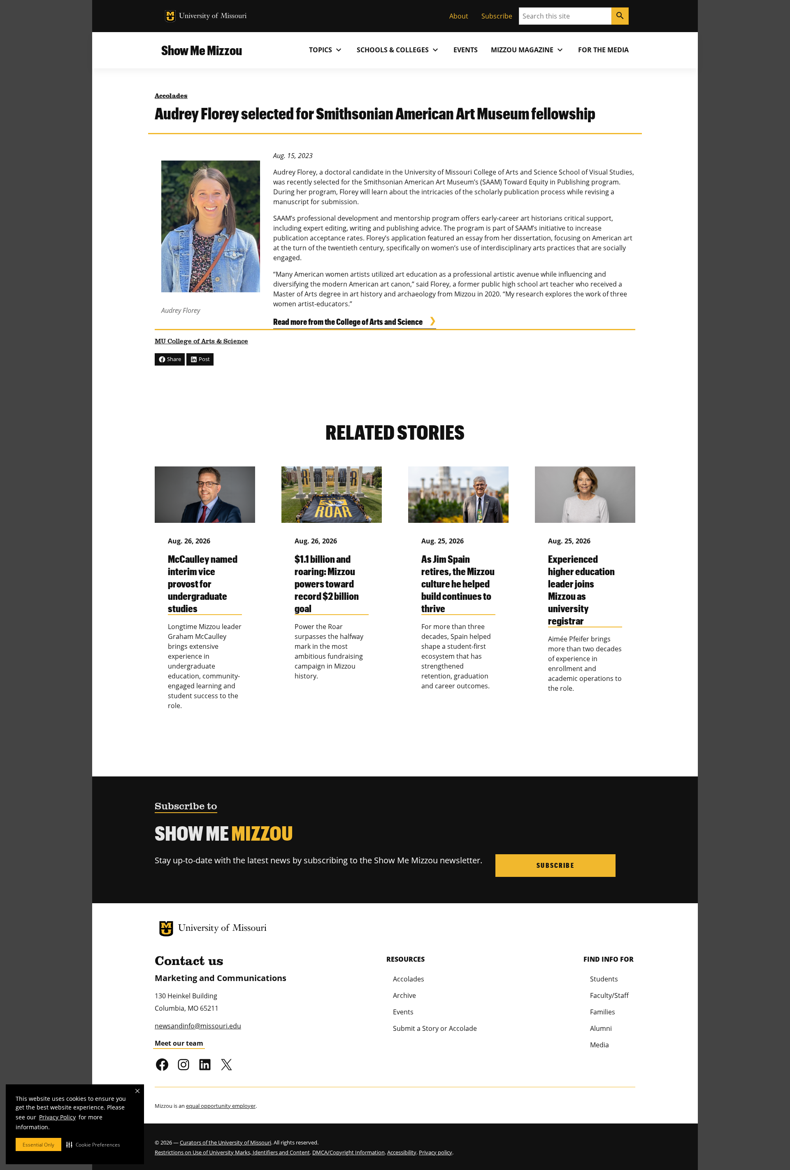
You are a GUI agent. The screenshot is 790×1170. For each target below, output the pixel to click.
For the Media (603, 49)
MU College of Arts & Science (201, 341)
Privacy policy (435, 1152)
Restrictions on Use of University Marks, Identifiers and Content (232, 1152)
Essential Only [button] (38, 1144)
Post (204, 359)
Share (173, 359)
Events (465, 49)
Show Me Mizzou (201, 50)
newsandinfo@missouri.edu (198, 1025)
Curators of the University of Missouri (225, 1142)
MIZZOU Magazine (528, 50)
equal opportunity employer (221, 1105)
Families (602, 1011)
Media (599, 1044)
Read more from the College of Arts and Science (348, 321)
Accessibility (401, 1152)
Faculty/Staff (609, 995)
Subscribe (496, 16)
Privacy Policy (57, 1117)
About (458, 16)
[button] (93, 1144)
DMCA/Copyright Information (348, 1152)
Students (604, 979)
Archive (404, 995)
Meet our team (179, 1043)
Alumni (601, 1028)
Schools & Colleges (398, 50)
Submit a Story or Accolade (435, 1028)
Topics (326, 50)
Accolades (171, 96)
